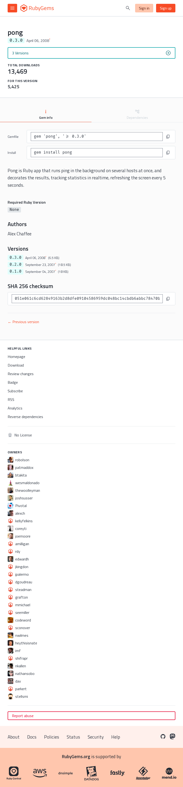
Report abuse (23, 716)
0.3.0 (15, 257)
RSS (11, 399)
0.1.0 (15, 271)
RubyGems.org (76, 756)
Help (115, 736)
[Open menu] (12, 8)
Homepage (16, 356)
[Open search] (128, 8)
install (12, 152)
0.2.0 (15, 264)
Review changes (21, 374)
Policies (51, 736)
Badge (13, 382)
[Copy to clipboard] (168, 136)
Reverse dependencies (25, 416)
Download (16, 365)
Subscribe (15, 391)
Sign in (144, 8)
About (14, 736)
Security (96, 736)
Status (73, 736)
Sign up (166, 8)
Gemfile (13, 136)
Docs (31, 736)
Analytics (15, 408)
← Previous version (23, 322)
